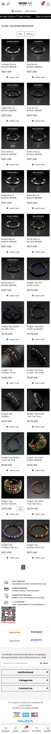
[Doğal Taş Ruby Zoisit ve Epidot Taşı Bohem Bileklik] (38, 312)
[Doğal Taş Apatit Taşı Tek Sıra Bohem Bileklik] (12, 443)
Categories (25, 680)
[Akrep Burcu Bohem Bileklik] (12, 269)
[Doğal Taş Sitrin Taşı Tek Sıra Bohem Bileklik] (38, 487)
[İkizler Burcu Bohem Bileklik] (38, 138)
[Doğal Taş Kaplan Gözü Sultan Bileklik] (12, 356)
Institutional (25, 672)
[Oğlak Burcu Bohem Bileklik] (12, 94)
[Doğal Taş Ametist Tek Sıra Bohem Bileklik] (12, 531)
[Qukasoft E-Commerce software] (25, 721)
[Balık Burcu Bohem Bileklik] (38, 181)
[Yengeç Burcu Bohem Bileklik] (12, 50)
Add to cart (14, 77)
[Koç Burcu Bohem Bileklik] (38, 94)
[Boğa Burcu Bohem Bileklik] (12, 181)
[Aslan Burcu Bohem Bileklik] (38, 225)
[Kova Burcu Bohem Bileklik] (12, 138)
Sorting (29, 34)
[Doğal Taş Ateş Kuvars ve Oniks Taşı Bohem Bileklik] (38, 356)
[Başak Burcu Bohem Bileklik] (12, 225)
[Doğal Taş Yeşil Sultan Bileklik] (38, 443)
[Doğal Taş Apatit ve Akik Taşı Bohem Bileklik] (12, 312)
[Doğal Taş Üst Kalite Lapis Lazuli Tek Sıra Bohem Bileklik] (38, 269)
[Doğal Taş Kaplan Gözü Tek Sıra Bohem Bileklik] (38, 531)
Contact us (25, 688)
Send (45, 663)
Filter (20, 34)
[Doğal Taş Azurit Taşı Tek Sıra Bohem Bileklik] (38, 400)
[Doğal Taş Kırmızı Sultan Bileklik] (12, 487)
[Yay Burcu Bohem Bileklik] (38, 50)
